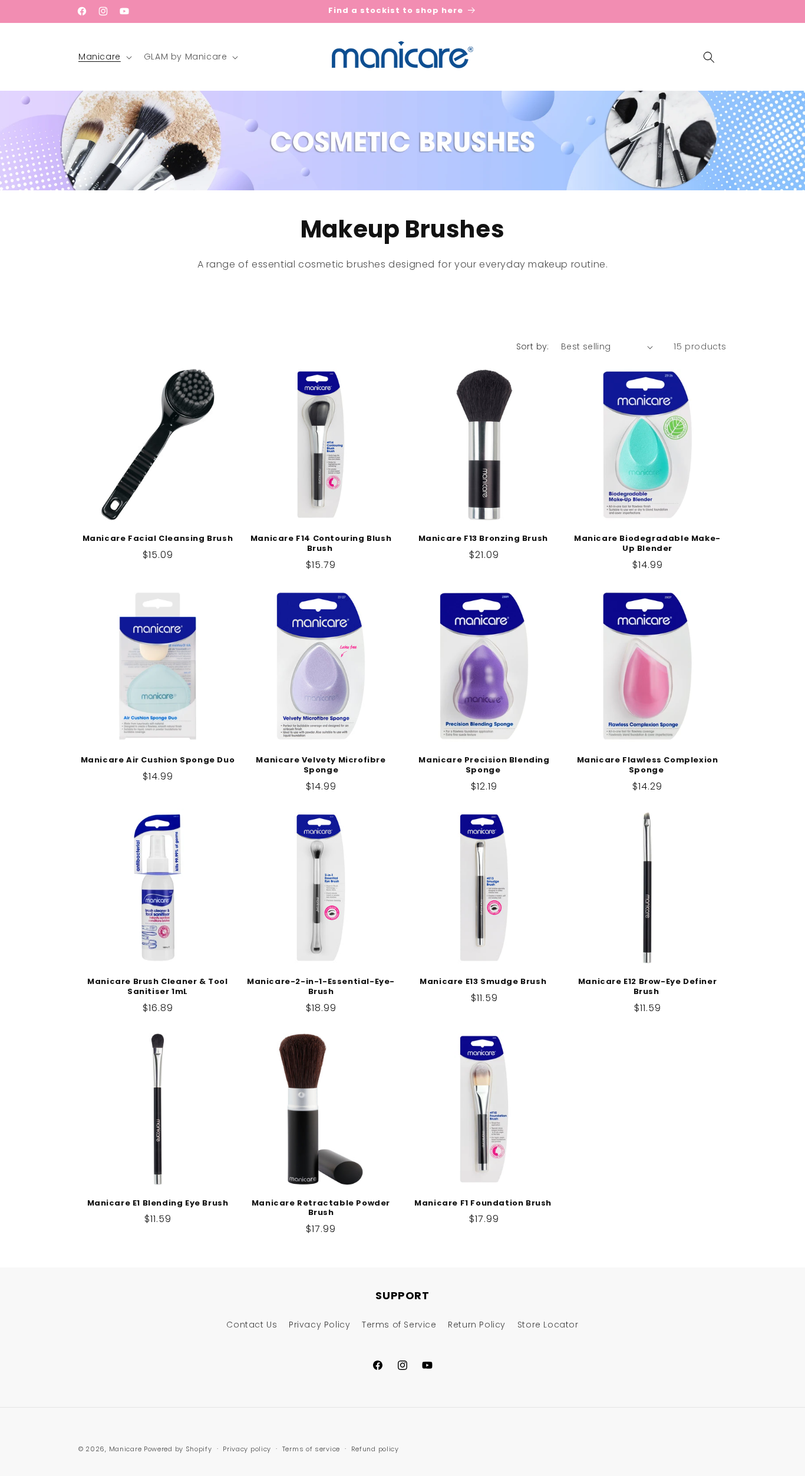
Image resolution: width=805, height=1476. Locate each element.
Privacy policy (247, 1449)
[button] (104, 56)
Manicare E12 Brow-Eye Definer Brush (647, 987)
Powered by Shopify (178, 1449)
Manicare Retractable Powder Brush (321, 1208)
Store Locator (548, 1324)
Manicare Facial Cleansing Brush (158, 539)
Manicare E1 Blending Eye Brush (158, 1203)
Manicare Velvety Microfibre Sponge (320, 765)
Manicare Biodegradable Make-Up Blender (647, 544)
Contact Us (251, 1324)
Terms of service (311, 1449)
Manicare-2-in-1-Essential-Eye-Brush (321, 987)
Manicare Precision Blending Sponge (483, 765)
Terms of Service (399, 1324)
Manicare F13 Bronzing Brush (484, 539)
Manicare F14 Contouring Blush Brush (320, 544)
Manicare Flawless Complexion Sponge (647, 765)
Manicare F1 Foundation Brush (483, 1203)
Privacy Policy (319, 1324)
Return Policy (477, 1324)
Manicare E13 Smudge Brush (484, 982)
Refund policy (375, 1449)
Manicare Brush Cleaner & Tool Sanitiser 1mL (157, 987)
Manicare (125, 1449)
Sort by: (532, 346)
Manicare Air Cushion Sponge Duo (158, 760)
